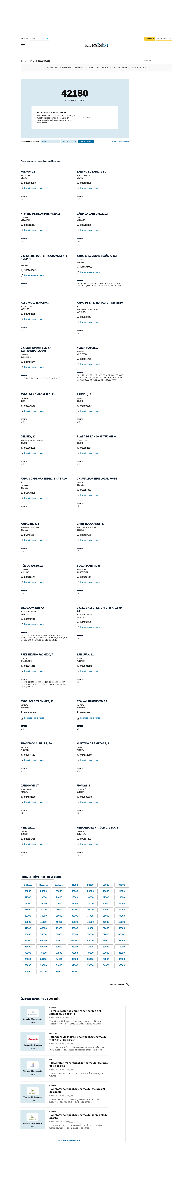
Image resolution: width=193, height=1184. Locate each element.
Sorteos (50, 68)
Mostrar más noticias (69, 1140)
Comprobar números (63, 68)
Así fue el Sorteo (79, 68)
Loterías (52, 1007)
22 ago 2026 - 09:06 (64, 1018)
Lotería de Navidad (36, 61)
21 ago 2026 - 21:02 (64, 1044)
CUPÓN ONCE (53, 1033)
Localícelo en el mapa (34, 188)
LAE (50, 1059)
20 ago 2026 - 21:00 (64, 1122)
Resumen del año (124, 68)
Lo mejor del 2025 (139, 68)
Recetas (113, 68)
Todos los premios (120, 141)
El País (51, 1018)
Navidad (105, 68)
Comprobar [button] (86, 141)
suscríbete (150, 39)
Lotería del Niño (94, 68)
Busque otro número (116, 985)
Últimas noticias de (39, 998)
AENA (162, 60)
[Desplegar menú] (23, 45)
